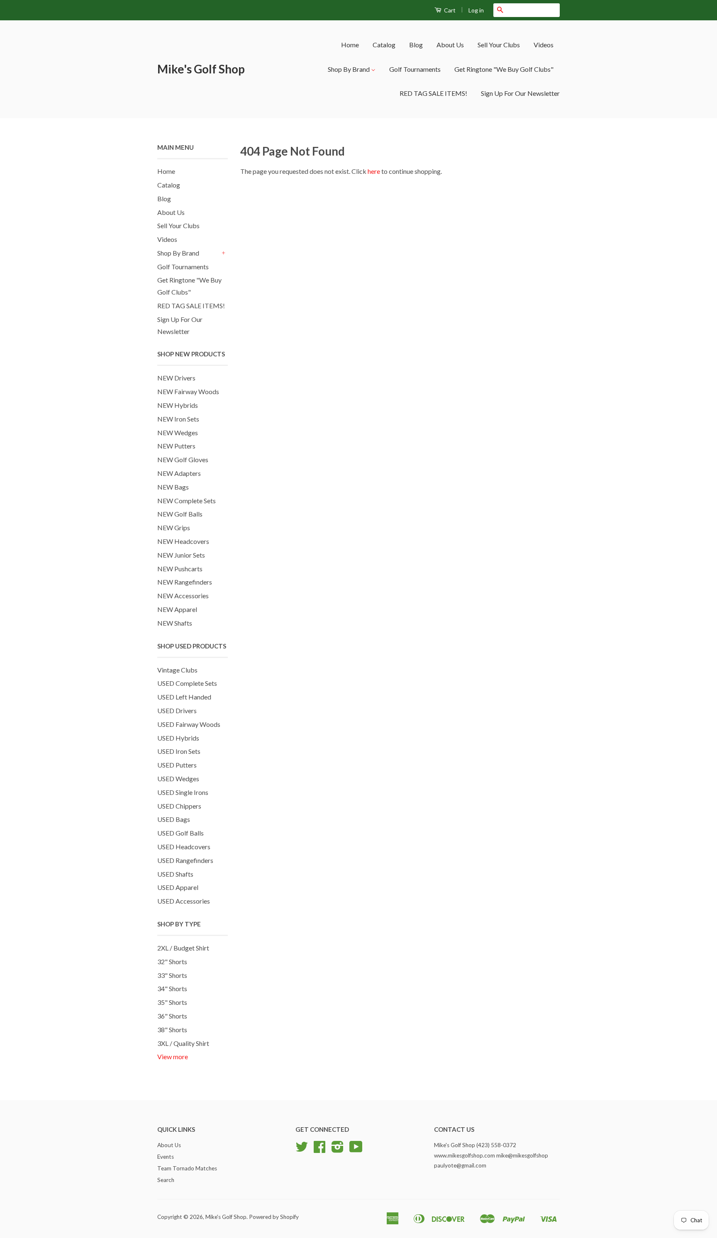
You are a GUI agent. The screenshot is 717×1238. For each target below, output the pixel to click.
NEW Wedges (177, 432)
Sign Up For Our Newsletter (520, 93)
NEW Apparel (177, 609)
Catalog (384, 45)
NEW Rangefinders (184, 582)
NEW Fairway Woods (188, 391)
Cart (449, 10)
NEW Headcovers (183, 541)
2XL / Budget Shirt (183, 948)
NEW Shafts (174, 623)
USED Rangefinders (185, 860)
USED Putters (177, 765)
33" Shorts (172, 975)
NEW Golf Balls (179, 514)
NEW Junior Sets (181, 555)
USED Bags (173, 819)
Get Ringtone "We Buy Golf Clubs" (504, 69)
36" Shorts (172, 1016)
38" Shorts (172, 1029)
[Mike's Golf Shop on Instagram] (337, 1149)
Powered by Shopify (274, 1217)
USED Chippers (179, 806)
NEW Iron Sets (178, 419)
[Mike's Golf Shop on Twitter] (301, 1149)
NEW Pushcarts (179, 569)
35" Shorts (172, 1002)
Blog (416, 45)
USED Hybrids (178, 738)
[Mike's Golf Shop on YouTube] (356, 1149)
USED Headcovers (183, 847)
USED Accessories (183, 901)
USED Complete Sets (187, 683)
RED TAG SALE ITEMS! (433, 93)
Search (165, 1180)
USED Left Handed (184, 697)
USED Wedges (178, 778)
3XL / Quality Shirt (183, 1043)
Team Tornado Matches (187, 1168)
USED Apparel (177, 887)
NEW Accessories (183, 596)
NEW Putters (176, 446)
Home (350, 45)
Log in (476, 10)
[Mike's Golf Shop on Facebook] (319, 1149)
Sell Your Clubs (499, 45)
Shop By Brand (349, 69)
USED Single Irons (182, 792)
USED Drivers (177, 710)
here (374, 171)
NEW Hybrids (177, 405)
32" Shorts (172, 961)
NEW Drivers (176, 378)
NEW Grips (173, 527)
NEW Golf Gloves (182, 459)
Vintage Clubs (177, 670)
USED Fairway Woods (188, 724)
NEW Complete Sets (186, 500)
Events (165, 1156)
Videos (544, 45)
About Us (450, 45)
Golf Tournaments (415, 69)
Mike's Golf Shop (201, 69)
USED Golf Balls (180, 833)
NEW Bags (173, 487)
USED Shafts (175, 874)
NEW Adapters (179, 473)
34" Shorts (172, 988)
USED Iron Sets (178, 751)
